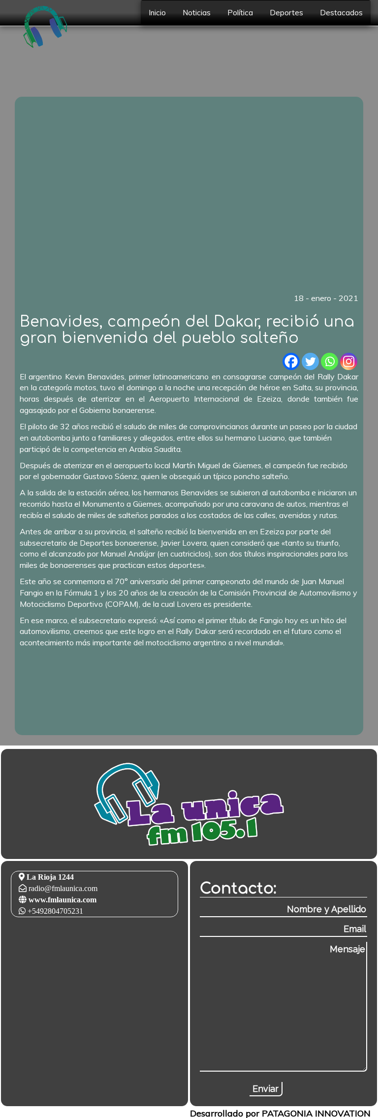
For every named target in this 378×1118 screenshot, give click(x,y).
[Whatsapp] (329, 361)
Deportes (286, 12)
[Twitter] (310, 361)
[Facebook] (291, 361)
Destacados (341, 12)
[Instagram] (348, 361)
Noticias (197, 12)
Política (240, 12)
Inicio (157, 12)
